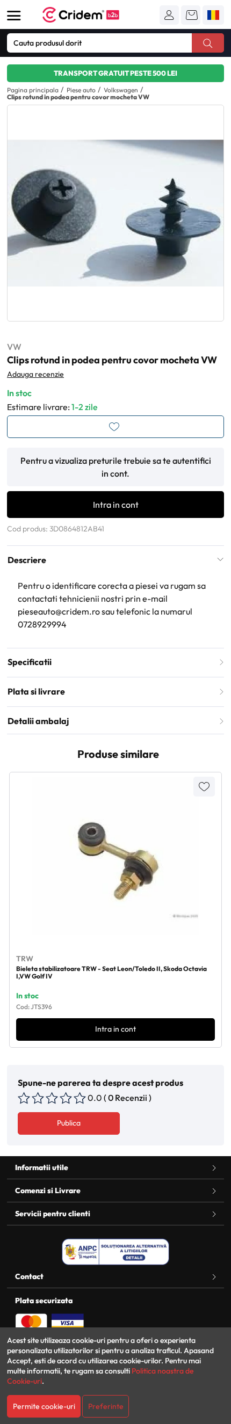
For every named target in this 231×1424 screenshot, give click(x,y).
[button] (169, 15)
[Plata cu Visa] (68, 1322)
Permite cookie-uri (44, 1406)
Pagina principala (33, 90)
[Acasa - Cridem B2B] (93, 15)
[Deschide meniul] (14, 15)
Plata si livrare (36, 691)
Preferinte (106, 1406)
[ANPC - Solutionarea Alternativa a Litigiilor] (115, 1251)
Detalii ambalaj (38, 720)
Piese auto (81, 90)
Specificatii (30, 661)
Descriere (27, 559)
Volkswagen (121, 90)
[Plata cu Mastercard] (31, 1322)
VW (14, 346)
